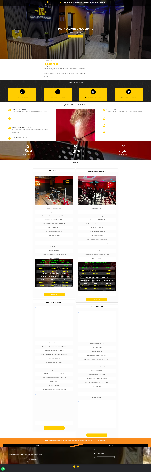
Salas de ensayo (77, 2)
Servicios (86, 2)
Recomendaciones (32, 459)
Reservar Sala (54, 294)
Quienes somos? (94, 2)
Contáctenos (75, 41)
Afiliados (29, 461)
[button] (3, 469)
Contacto (102, 2)
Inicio (61, 2)
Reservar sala (54, 428)
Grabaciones (68, 2)
